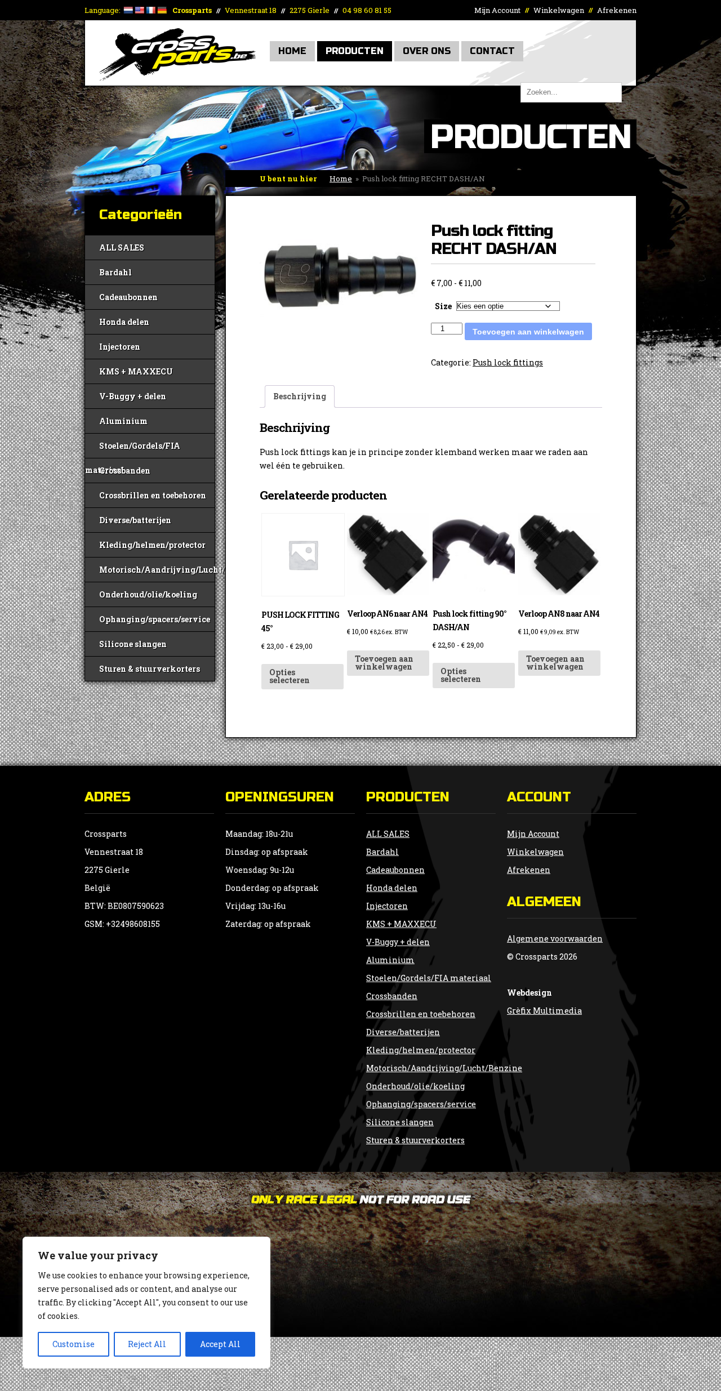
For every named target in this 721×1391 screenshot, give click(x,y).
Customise (73, 1344)
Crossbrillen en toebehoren (152, 495)
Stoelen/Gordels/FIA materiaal (132, 449)
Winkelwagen (558, 10)
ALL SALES (121, 247)
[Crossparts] (177, 77)
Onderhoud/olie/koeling (148, 594)
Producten (355, 51)
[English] (139, 10)
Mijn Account (497, 10)
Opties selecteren (289, 676)
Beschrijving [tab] (299, 396)
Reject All (147, 1344)
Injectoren (119, 346)
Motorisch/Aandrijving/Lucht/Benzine (157, 569)
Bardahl (115, 272)
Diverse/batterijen (135, 520)
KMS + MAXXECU (136, 371)
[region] (146, 1302)
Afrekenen (617, 10)
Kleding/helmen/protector (152, 545)
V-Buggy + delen (132, 396)
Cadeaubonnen (128, 297)
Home (292, 51)
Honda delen (124, 321)
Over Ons (427, 51)
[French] (150, 10)
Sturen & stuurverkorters (149, 668)
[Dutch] (128, 10)
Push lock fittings (508, 362)
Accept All (220, 1344)
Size (443, 306)
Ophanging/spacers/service (154, 619)
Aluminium (123, 421)
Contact (492, 51)
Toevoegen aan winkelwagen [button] (384, 662)
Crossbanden (124, 470)
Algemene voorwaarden (555, 938)
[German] (162, 10)
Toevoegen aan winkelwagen (528, 331)
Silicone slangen (133, 644)
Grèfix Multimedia (544, 1010)
